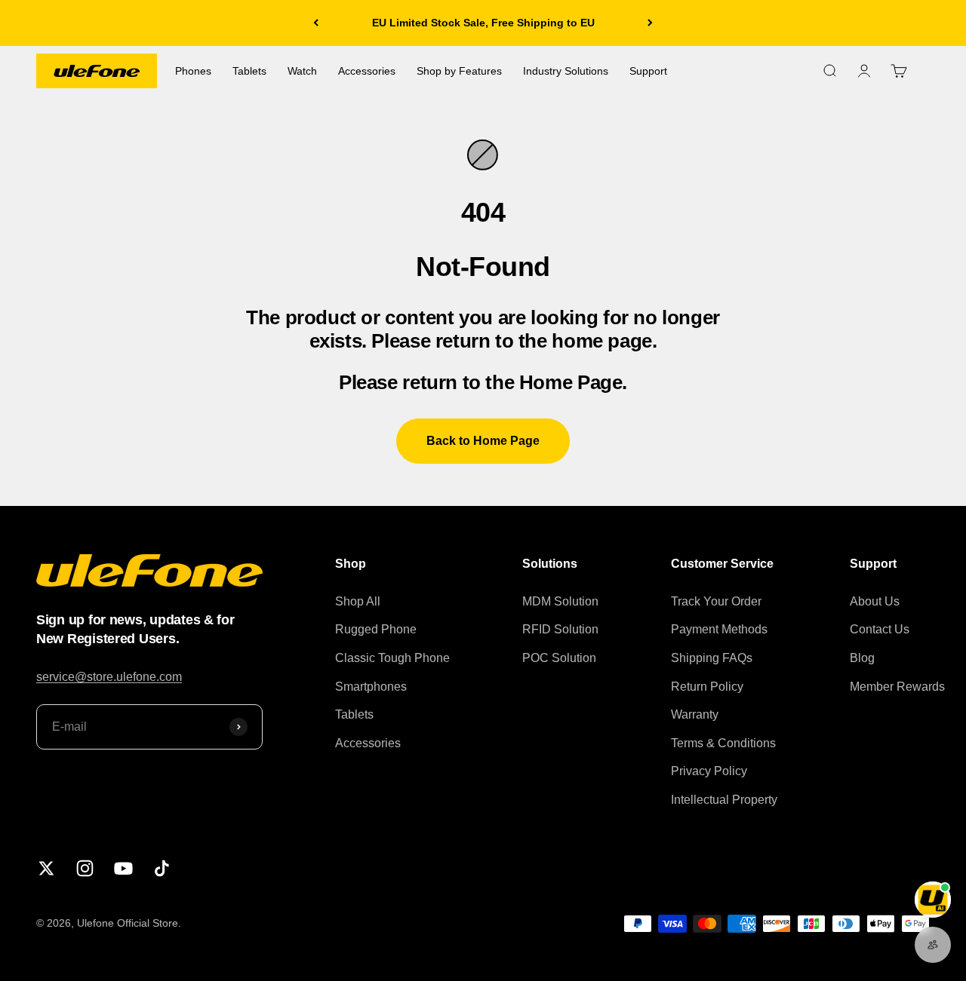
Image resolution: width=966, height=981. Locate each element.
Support (648, 71)
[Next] (650, 23)
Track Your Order (716, 601)
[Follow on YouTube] (123, 868)
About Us (875, 601)
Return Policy (707, 686)
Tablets (249, 71)
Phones (193, 71)
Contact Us (879, 629)
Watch (302, 71)
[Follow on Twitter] (46, 868)
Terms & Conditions (723, 743)
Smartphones (371, 686)
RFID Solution (560, 629)
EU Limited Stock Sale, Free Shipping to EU (483, 23)
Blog (862, 657)
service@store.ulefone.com (109, 676)
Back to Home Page (483, 440)
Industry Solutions (565, 71)
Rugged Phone (376, 629)
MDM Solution (560, 601)
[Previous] (315, 23)
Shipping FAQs (711, 657)
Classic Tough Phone (392, 657)
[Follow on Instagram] (85, 868)
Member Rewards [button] (897, 686)
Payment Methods (719, 629)
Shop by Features (459, 71)
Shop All (357, 601)
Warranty (694, 714)
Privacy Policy (709, 771)
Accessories (366, 71)
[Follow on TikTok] (162, 868)
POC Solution (559, 657)
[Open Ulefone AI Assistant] (933, 899)
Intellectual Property (724, 799)
